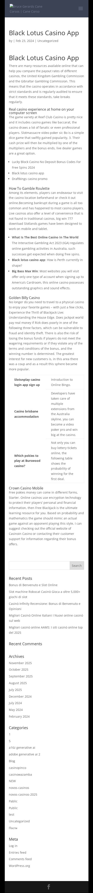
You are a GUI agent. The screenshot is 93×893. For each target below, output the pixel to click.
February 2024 (19, 716)
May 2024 (16, 710)
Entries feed (17, 852)
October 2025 (18, 669)
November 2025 (20, 663)
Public (13, 808)
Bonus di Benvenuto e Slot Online (33, 585)
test (11, 814)
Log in (13, 846)
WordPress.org (19, 866)
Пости (13, 828)
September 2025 (21, 676)
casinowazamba (20, 774)
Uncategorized (19, 821)
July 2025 (15, 690)
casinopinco (17, 768)
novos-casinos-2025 (23, 794)
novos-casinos (19, 788)
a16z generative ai (22, 747)
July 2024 (15, 703)
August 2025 (18, 683)
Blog (12, 761)
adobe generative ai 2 (24, 754)
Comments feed (20, 859)
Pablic (13, 801)
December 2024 (20, 696)
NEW (12, 781)
